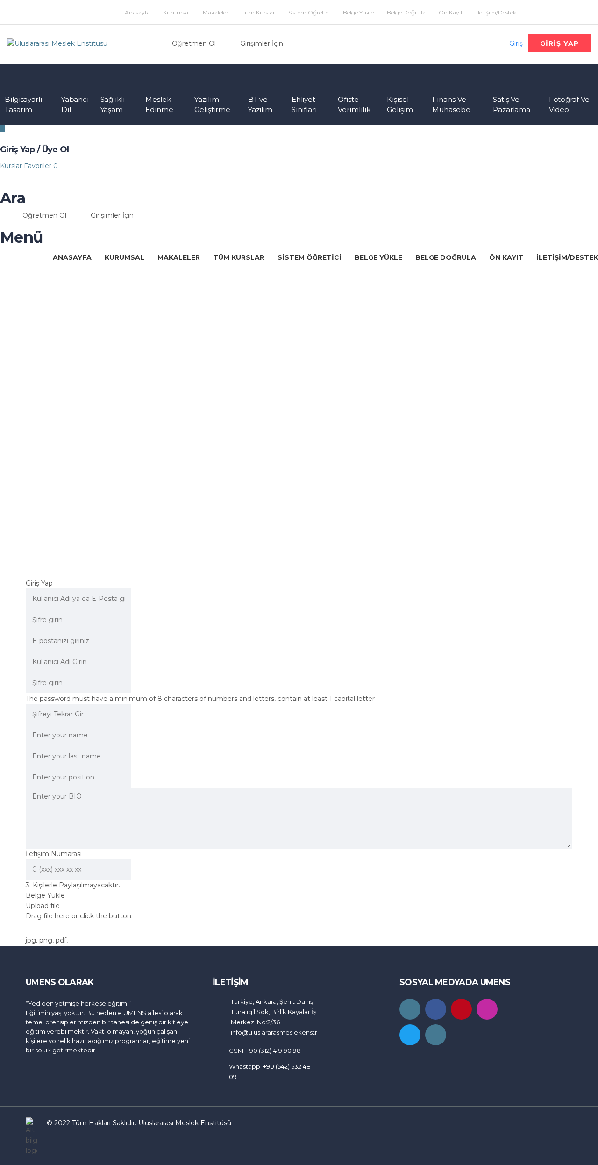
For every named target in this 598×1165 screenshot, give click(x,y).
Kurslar (12, 166)
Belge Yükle (358, 12)
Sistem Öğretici (309, 12)
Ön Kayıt (451, 12)
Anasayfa (137, 12)
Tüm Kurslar (258, 12)
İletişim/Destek (496, 12)
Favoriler (41, 166)
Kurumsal (176, 12)
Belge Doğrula (406, 12)
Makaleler (215, 12)
